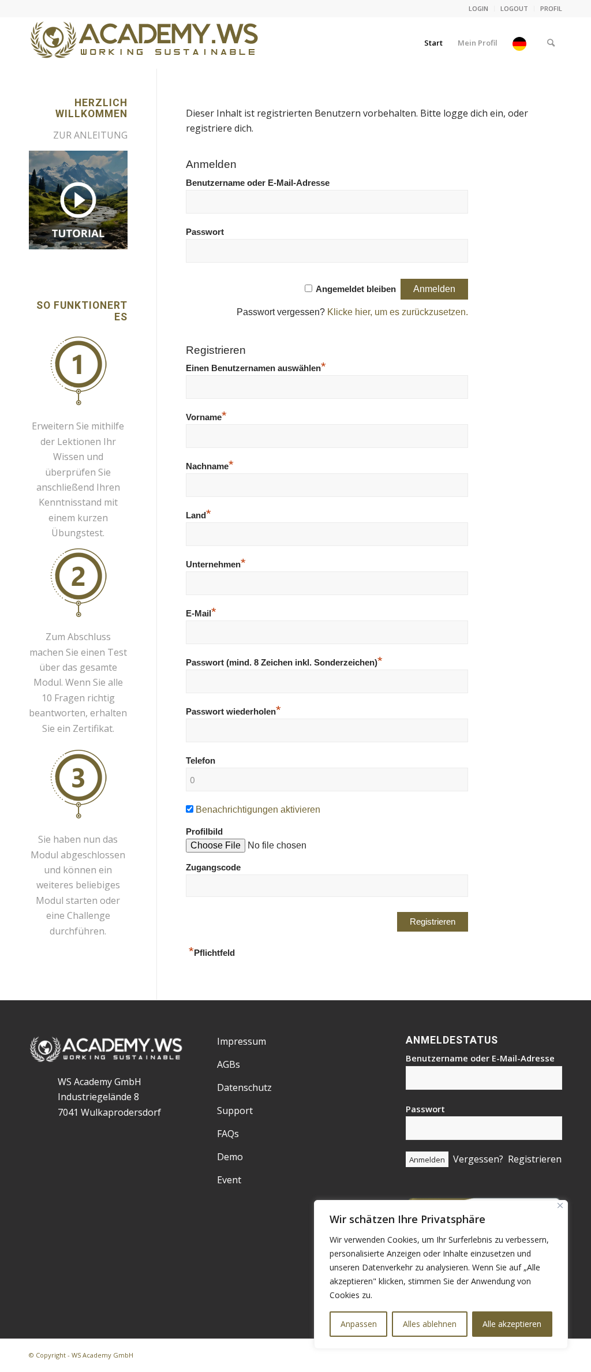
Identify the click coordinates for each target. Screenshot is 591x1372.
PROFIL (551, 8)
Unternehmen (216, 564)
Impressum (241, 1041)
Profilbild (204, 831)
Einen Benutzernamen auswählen (256, 368)
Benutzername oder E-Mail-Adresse (258, 183)
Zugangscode (213, 911)
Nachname (210, 466)
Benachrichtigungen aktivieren (258, 809)
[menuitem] (479, 9)
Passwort (205, 232)
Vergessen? (478, 1159)
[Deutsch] (522, 43)
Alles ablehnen (430, 1323)
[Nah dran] (560, 1205)
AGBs (228, 1064)
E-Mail (201, 613)
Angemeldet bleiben (356, 289)
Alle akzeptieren (511, 1323)
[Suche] (551, 43)
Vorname (206, 417)
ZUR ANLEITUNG (90, 135)
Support (235, 1110)
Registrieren (535, 1159)
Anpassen (359, 1323)
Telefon (200, 760)
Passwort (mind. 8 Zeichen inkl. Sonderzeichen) (284, 662)
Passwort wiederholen (233, 711)
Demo (230, 1156)
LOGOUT (514, 8)
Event (229, 1179)
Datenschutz (244, 1087)
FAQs (228, 1133)
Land (198, 515)
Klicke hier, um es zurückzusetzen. (397, 312)
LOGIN (478, 8)
